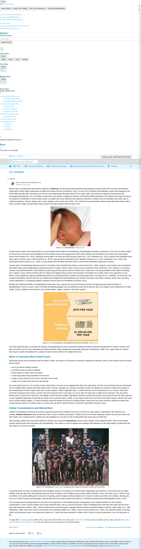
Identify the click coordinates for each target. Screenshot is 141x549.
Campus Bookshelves (35, 166)
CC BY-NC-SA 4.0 (81, 520)
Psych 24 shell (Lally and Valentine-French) (88, 166)
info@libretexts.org (113, 546)
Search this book (5, 35)
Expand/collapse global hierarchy (11, 166)
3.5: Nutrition (23, 520)
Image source (79, 247)
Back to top (12, 527)
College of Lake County (23, 184)
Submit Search (6, 42)
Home (18, 166)
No (41, 533)
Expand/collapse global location (131, 165)
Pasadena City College (58, 166)
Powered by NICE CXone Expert (39, 541)
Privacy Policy (47, 546)
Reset (3, 56)
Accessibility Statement (75, 546)
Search (12, 161)
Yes (32, 533)
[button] (7, 126)
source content (33, 522)
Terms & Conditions (59, 546)
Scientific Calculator (11, 111)
